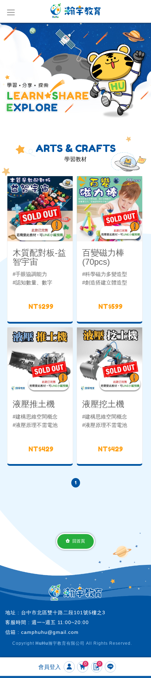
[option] (75, 73)
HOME (76, 10)
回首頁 (78, 541)
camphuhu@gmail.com (50, 632)
